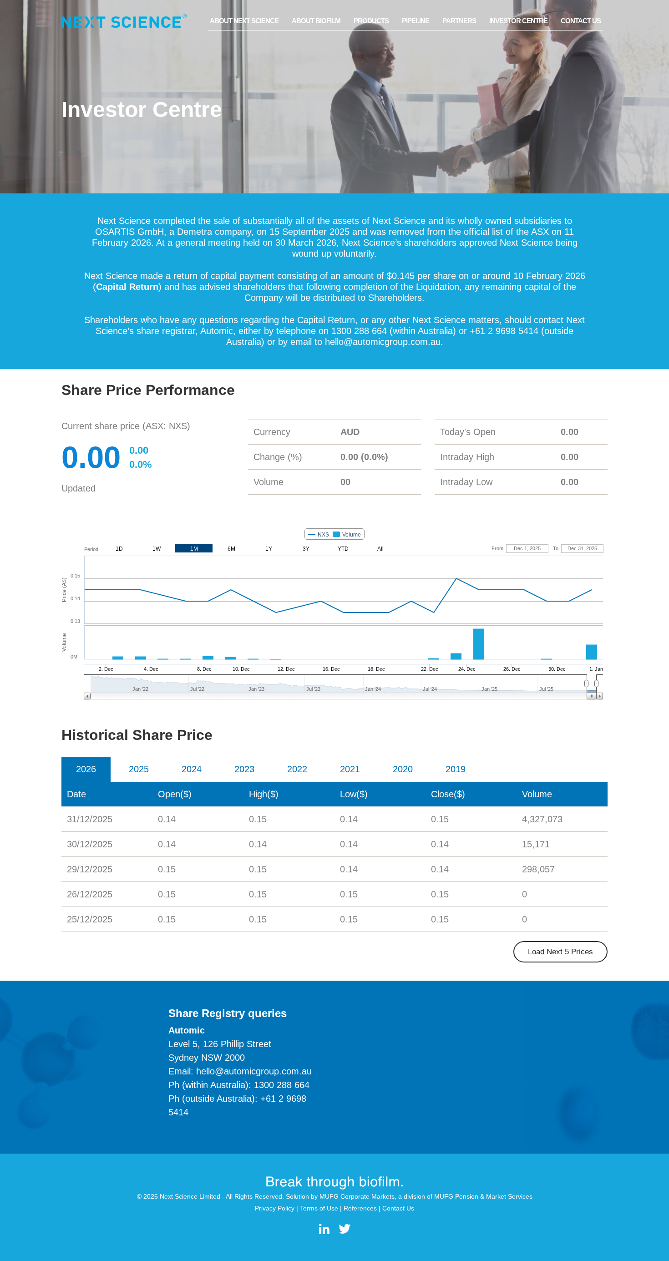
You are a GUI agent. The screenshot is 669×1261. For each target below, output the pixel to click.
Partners (459, 21)
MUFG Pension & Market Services (483, 1196)
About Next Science (244, 21)
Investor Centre (518, 21)
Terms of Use (319, 1208)
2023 (244, 769)
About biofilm (316, 21)
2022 (297, 769)
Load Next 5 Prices (560, 951)
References (360, 1208)
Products (371, 21)
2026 (86, 769)
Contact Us (581, 21)
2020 (403, 769)
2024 (192, 769)
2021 (350, 769)
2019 (456, 769)
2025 (139, 769)
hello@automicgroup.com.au (383, 342)
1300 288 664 (281, 1085)
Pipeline (415, 21)
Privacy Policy (274, 1208)
